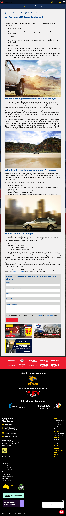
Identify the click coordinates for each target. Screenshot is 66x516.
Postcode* (9, 299)
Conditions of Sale (21, 513)
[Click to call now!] (52, 2)
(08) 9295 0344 (18, 272)
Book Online (58, 450)
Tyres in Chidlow (6, 466)
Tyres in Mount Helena (8, 468)
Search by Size (58, 423)
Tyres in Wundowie (7, 474)
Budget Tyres (5, 478)
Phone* (15, 288)
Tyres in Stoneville (7, 472)
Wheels (56, 431)
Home (8, 13)
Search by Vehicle (59, 420)
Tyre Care (56, 427)
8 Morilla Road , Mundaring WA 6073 (12, 429)
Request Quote (12, 320)
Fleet (55, 452)
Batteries (56, 439)
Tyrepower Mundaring (34, 6)
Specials (57, 446)
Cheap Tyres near (7, 480)
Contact (56, 448)
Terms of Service (49, 315)
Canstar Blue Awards (7, 476)
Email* (8, 293)
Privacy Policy (38, 315)
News (56, 455)
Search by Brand (58, 425)
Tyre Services (57, 442)
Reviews (57, 457)
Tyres (56, 418)
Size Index (5, 463)
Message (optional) (11, 304)
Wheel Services (58, 444)
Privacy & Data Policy (11, 513)
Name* (8, 282)
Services (57, 437)
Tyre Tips (56, 429)
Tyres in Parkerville (7, 470)
